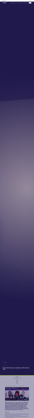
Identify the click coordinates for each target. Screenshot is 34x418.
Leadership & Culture (15, 378)
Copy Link (17, 383)
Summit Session (19, 378)
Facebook (17, 381)
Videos (5, 365)
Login (30, 2)
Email (17, 382)
